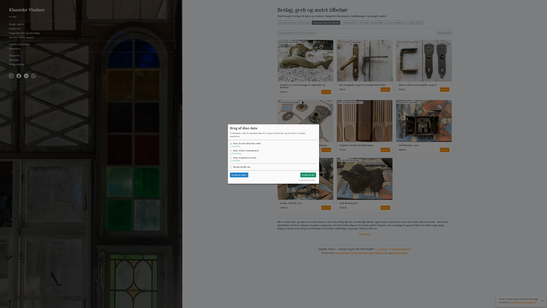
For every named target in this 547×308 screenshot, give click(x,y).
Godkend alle (308, 175)
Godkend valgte (239, 175)
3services (235, 153)
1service (235, 146)
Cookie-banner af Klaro (307, 180)
